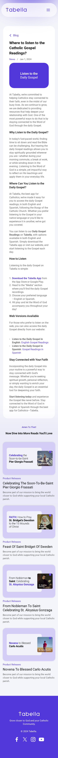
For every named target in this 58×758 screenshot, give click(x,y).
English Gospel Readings (34, 342)
